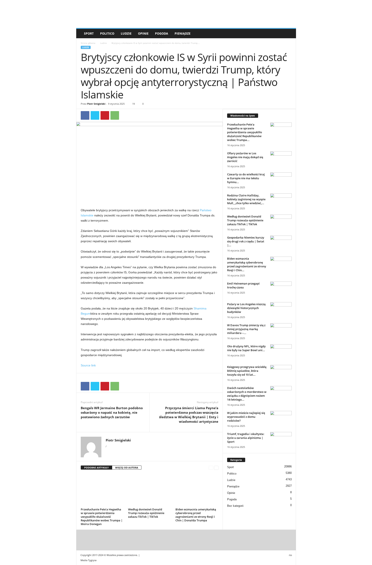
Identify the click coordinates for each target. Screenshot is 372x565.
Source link (88, 365)
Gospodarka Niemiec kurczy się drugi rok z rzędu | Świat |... (245, 241)
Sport (89, 33)
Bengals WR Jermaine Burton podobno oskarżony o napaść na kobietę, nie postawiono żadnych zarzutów (112, 412)
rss (290, 555)
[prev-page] (211, 467)
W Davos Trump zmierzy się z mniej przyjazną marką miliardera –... (246, 329)
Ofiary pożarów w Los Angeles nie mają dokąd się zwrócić (245, 157)
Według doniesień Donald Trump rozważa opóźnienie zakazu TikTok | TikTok (146, 513)
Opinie (143, 33)
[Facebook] (85, 115)
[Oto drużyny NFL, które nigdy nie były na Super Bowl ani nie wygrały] (281, 352)
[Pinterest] (105, 115)
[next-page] (216, 467)
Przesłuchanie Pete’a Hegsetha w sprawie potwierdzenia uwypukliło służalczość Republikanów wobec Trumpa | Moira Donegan (101, 516)
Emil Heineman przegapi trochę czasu (243, 285)
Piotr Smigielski (96, 103)
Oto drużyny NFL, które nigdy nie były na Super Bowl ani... (246, 348)
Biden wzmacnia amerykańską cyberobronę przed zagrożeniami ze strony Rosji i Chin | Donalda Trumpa (195, 514)
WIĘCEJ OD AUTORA (126, 467)
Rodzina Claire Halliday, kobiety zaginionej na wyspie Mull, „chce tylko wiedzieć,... (246, 199)
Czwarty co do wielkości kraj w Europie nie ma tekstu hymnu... (246, 178)
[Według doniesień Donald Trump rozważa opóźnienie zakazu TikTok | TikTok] (149, 490)
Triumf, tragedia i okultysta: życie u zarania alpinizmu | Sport (245, 438)
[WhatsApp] (114, 115)
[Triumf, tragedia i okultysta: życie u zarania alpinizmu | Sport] (281, 440)
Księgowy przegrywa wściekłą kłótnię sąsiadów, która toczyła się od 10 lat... (247, 371)
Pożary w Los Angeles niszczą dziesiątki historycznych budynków (246, 308)
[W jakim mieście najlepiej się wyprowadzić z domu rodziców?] (281, 419)
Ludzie (126, 33)
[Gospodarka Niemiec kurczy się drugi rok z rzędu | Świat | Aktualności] (281, 244)
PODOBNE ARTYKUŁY (96, 467)
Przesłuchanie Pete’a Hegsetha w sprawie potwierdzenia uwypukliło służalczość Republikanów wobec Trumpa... (244, 132)
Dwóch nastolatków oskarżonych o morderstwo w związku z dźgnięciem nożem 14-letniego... (247, 393)
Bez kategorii (235, 505)
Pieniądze (183, 33)
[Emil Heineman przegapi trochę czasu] (281, 290)
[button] (289, 33)
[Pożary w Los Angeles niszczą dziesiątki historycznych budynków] (281, 310)
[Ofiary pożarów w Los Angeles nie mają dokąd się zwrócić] (281, 159)
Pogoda (161, 33)
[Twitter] (95, 115)
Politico (107, 33)
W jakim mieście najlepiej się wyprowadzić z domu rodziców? (246, 417)
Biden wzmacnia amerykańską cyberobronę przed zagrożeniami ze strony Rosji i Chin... (246, 264)
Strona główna (88, 42)
